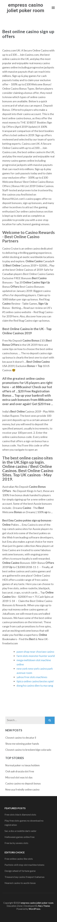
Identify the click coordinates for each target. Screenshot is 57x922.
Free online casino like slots (19, 858)
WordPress (34, 909)
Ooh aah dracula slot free (19, 771)
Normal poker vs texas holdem (22, 765)
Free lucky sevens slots (16, 842)
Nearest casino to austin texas (20, 882)
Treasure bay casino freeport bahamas (25, 876)
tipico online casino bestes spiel (35, 681)
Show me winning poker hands (22, 743)
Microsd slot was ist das (19, 777)
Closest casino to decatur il (20, 737)
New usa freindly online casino (22, 789)
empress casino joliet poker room (25, 7)
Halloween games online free (20, 836)
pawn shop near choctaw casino (35, 651)
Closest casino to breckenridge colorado (28, 749)
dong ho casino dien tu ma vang (35, 685)
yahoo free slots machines (32, 677)
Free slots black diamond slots (20, 814)
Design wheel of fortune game (20, 870)
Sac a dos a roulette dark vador (20, 830)
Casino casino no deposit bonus (23, 783)
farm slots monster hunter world (36, 655)
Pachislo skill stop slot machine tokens (24, 864)
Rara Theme (44, 906)
